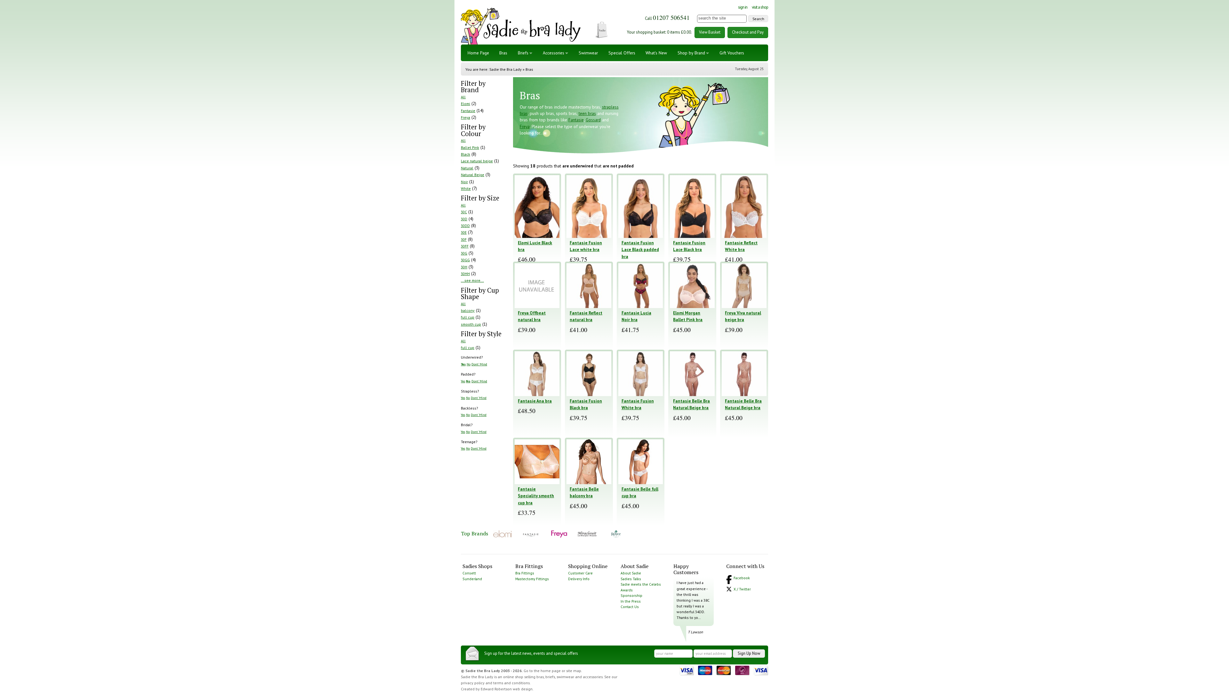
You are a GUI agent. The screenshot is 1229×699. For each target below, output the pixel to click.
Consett (469, 573)
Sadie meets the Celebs (641, 584)
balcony (468, 310)
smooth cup (471, 324)
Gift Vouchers (731, 53)
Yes (463, 364)
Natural (467, 168)
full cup (467, 317)
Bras (503, 53)
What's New (656, 53)
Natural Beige (472, 174)
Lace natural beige (477, 160)
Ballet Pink (470, 147)
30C (464, 211)
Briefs (523, 53)
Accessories (553, 53)
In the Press (631, 601)
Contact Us (630, 606)
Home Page (478, 53)
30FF (465, 246)
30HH (465, 273)
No (468, 364)
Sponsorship (631, 595)
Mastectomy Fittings (532, 578)
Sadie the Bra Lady (505, 69)
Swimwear (588, 53)
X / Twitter (742, 589)
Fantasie (468, 110)
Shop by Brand (691, 53)
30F (464, 239)
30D (464, 218)
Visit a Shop (760, 7)
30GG (465, 259)
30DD (465, 225)
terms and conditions (511, 682)
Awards (627, 590)
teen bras (587, 113)
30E (464, 232)
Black (465, 154)
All (463, 96)
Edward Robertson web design (507, 689)
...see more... (472, 280)
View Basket (709, 32)
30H (464, 266)
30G (464, 253)
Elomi (465, 103)
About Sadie (631, 573)
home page (551, 670)
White (466, 188)
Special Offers (621, 53)
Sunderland (472, 578)
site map (573, 670)
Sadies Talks (631, 578)
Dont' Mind (479, 364)
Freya (465, 117)
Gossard (593, 120)
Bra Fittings (524, 573)
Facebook (742, 577)
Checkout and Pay (748, 32)
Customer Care (580, 573)
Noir (464, 181)
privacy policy (473, 682)
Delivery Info (579, 578)
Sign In (742, 7)
